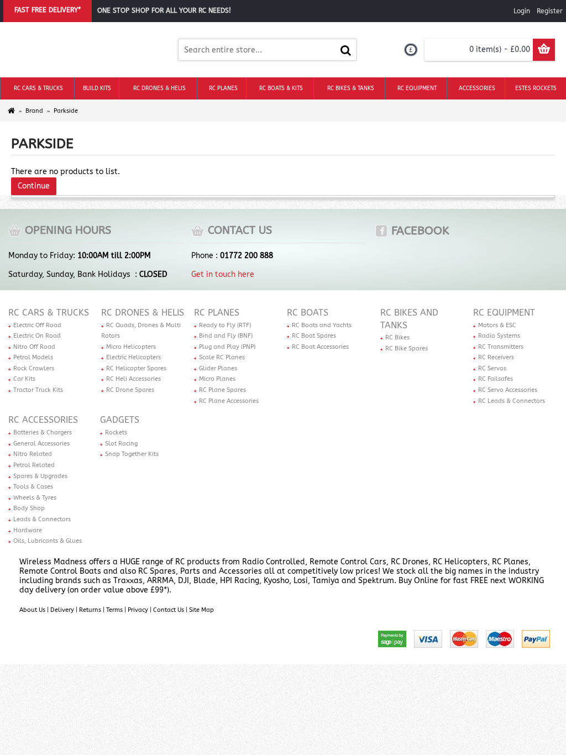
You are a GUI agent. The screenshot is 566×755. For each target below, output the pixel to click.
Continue (34, 186)
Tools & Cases (33, 486)
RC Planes (216, 312)
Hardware (27, 530)
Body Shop (29, 508)
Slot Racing (121, 443)
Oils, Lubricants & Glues (47, 540)
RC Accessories (43, 420)
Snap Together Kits (132, 454)
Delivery (62, 610)
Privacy (138, 610)
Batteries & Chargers (42, 432)
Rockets (116, 432)
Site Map (201, 610)
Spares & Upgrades (40, 476)
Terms (114, 610)
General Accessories (41, 443)
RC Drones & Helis (142, 312)
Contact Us (168, 610)
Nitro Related (32, 454)
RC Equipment (504, 312)
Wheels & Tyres (34, 497)
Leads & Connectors (42, 519)
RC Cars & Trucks (48, 312)
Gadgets (119, 420)
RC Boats (307, 312)
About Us (32, 610)
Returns (90, 610)
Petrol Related (34, 465)
